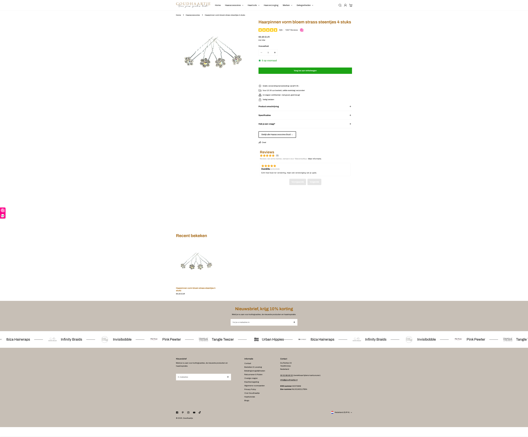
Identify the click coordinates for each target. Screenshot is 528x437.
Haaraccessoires (193, 15)
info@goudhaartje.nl (289, 380)
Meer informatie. (315, 159)
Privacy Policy (250, 389)
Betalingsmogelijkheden (254, 371)
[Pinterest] (183, 412)
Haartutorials (249, 397)
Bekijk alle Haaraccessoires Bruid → (277, 135)
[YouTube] (194, 412)
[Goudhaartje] (193, 5)
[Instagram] (188, 412)
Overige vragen (251, 378)
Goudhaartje (188, 418)
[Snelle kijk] (212, 281)
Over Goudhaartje (252, 393)
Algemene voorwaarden (254, 386)
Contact (247, 363)
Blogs (246, 400)
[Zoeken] (340, 5)
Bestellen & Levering (253, 367)
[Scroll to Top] (523, 422)
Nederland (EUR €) (342, 412)
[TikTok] (200, 412)
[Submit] (294, 322)
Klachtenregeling (251, 382)
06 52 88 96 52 (286, 375)
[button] (351, 5)
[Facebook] (177, 412)
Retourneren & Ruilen (253, 374)
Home (178, 15)
